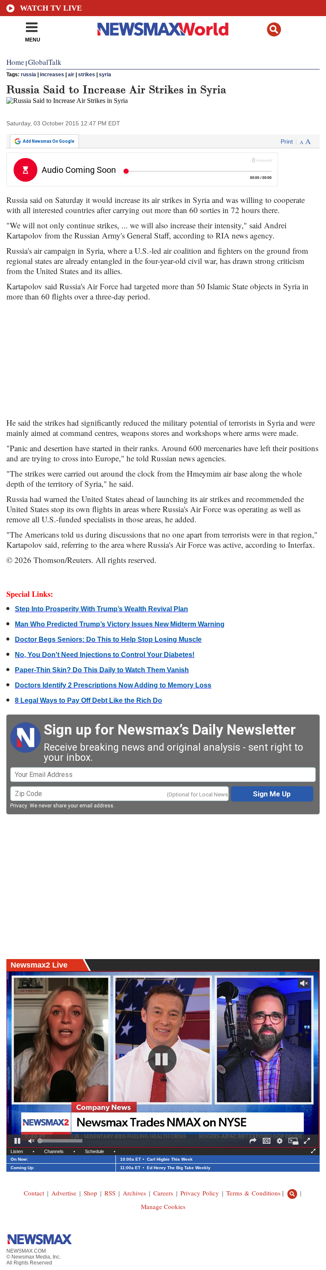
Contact (34, 1193)
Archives (134, 1193)
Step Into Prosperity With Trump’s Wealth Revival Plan (101, 609)
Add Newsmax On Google (48, 141)
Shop (90, 1193)
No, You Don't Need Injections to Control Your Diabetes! (104, 654)
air (71, 75)
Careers (163, 1193)
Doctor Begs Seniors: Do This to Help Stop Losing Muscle (108, 639)
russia (28, 75)
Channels (54, 1151)
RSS (109, 1193)
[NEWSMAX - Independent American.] (163, 28)
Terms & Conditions (253, 1193)
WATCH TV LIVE (51, 8)
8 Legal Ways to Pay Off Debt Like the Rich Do (88, 700)
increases (52, 75)
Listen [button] (17, 1151)
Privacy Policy (199, 1193)
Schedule (94, 1151)
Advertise (63, 1193)
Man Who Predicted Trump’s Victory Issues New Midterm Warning (120, 624)
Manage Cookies (163, 1206)
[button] (274, 29)
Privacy (18, 806)
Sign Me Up (272, 794)
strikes (86, 75)
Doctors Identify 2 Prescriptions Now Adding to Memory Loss (113, 685)
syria (105, 75)
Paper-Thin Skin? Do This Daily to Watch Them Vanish (102, 670)
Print (287, 141)
